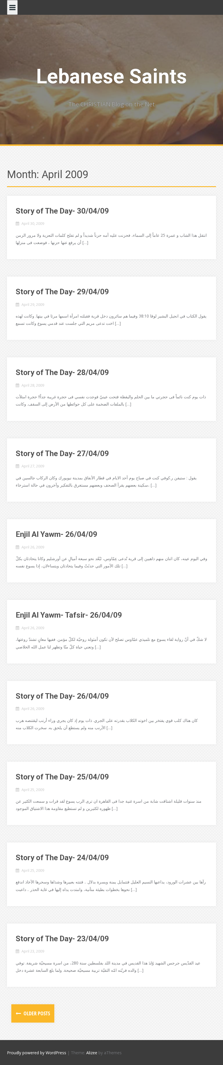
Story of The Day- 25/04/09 (62, 776)
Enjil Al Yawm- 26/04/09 (56, 534)
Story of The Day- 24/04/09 (62, 857)
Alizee (91, 1052)
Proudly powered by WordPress (36, 1052)
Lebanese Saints (111, 76)
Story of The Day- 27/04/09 (62, 453)
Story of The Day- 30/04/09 (62, 211)
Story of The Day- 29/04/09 (62, 291)
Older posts (36, 1013)
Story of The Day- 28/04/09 (62, 372)
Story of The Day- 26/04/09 (62, 696)
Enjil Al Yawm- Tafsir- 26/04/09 (69, 615)
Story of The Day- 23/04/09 (62, 938)
